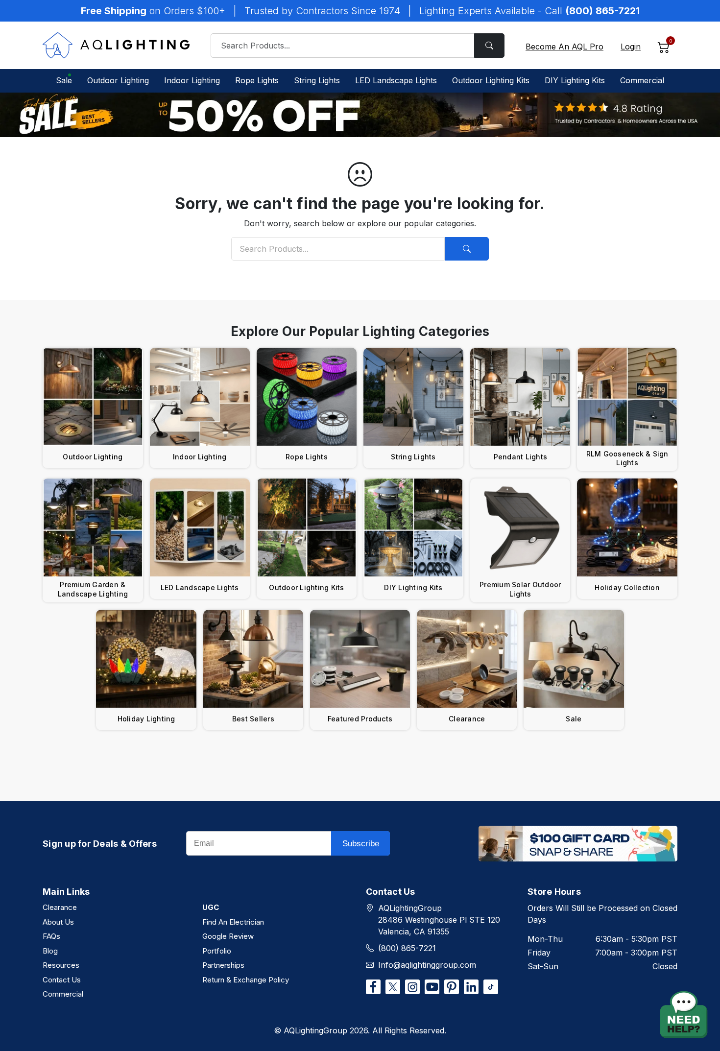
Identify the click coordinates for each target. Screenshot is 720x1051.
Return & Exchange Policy (245, 979)
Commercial (642, 80)
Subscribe (360, 843)
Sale (64, 80)
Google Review (228, 936)
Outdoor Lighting (118, 80)
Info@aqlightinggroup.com (427, 965)
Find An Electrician (233, 922)
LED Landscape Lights (396, 80)
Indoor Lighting (192, 80)
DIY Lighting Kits (575, 80)
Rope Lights (257, 80)
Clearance (60, 907)
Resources (61, 965)
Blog (50, 950)
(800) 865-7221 (407, 948)
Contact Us (62, 979)
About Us (58, 922)
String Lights (317, 80)
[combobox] (357, 45)
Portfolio (216, 950)
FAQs (51, 936)
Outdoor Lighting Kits (490, 80)
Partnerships (223, 965)
